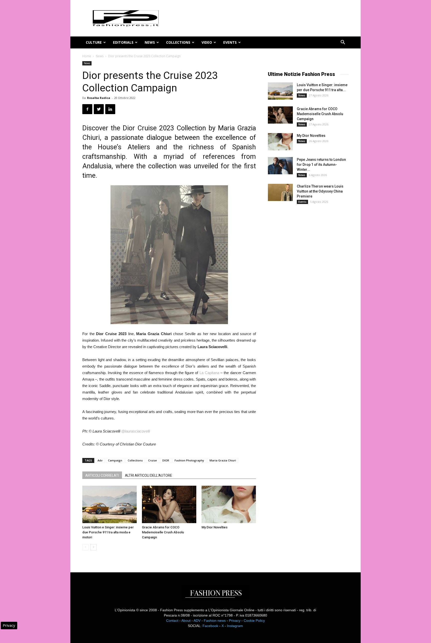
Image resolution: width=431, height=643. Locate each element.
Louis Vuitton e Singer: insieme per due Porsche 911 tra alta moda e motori (108, 532)
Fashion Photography (189, 460)
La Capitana (209, 373)
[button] (343, 42)
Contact (172, 621)
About (186, 621)
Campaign (115, 460)
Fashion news (215, 621)
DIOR (165, 460)
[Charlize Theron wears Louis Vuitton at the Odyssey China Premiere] (280, 192)
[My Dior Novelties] (229, 504)
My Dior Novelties (214, 527)
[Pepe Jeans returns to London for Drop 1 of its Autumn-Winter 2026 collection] (280, 165)
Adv (100, 460)
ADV (197, 621)
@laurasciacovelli (135, 431)
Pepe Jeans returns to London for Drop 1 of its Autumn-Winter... (321, 165)
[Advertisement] (305, 291)
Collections (178, 42)
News (150, 42)
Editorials (123, 42)
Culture (94, 42)
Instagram (235, 626)
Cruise (152, 460)
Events (230, 42)
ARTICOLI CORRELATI (102, 475)
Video (207, 42)
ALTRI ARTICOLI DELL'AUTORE (148, 475)
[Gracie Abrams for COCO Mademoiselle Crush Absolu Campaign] (169, 504)
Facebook (210, 626)
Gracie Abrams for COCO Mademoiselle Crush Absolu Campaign (163, 532)
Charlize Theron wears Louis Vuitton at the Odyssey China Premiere (320, 191)
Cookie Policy (254, 621)
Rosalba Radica (98, 98)
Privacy (234, 621)
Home (86, 56)
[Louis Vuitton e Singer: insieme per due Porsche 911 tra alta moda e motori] (109, 504)
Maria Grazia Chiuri (223, 460)
